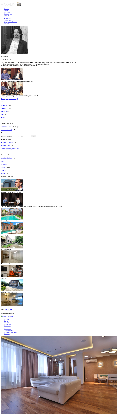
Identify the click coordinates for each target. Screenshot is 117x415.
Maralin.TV (8, 310)
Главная (6, 9)
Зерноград (4, 164)
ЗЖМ (2, 161)
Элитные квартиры (7, 142)
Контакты (7, 15)
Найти (33, 136)
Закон (2, 114)
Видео (6, 10)
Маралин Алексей (6, 130)
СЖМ (2, 170)
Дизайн (3, 117)
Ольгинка (4, 167)
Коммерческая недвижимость (10, 148)
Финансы (4, 111)
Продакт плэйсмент (10, 22)
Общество (4, 105)
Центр (3, 173)
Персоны (7, 12)
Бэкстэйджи (8, 14)
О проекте (7, 18)
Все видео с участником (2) (9, 99)
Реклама (7, 23)
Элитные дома (5, 145)
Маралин (3, 108)
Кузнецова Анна (6, 127)
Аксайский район (6, 158)
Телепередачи (8, 20)
